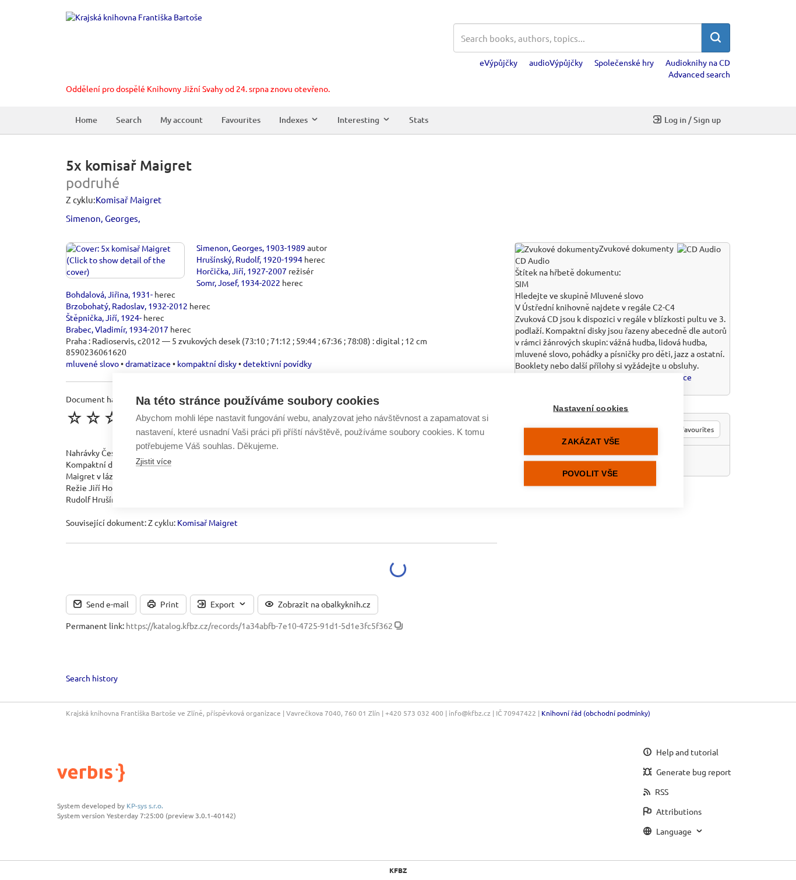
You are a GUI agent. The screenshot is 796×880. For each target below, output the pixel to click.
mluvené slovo (92, 363)
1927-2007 (267, 271)
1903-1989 (285, 247)
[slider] (112, 417)
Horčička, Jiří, (220, 271)
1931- (142, 294)
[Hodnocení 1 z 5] (74, 417)
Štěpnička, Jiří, (92, 317)
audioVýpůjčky (556, 62)
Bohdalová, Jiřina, (98, 294)
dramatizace (148, 363)
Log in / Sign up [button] (692, 119)
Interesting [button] (358, 119)
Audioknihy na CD (697, 62)
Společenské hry (624, 62)
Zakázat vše (590, 441)
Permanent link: (95, 625)
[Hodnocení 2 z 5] (93, 417)
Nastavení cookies (590, 408)
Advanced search (699, 74)
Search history (92, 678)
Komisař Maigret (128, 199)
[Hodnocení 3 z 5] (112, 417)
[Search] (715, 37)
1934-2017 (148, 329)
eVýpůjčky (498, 62)
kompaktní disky (207, 363)
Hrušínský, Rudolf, (228, 259)
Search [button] (129, 119)
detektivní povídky (277, 363)
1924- (131, 317)
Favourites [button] (240, 119)
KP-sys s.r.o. (144, 805)
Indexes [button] (293, 119)
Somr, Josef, (217, 282)
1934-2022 (260, 282)
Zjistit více (153, 461)
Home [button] (86, 119)
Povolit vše (590, 473)
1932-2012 (168, 306)
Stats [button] (418, 119)
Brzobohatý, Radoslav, (106, 306)
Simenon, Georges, (103, 218)
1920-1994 (282, 259)
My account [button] (181, 119)
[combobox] (577, 37)
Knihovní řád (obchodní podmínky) (595, 713)
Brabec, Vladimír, (96, 329)
